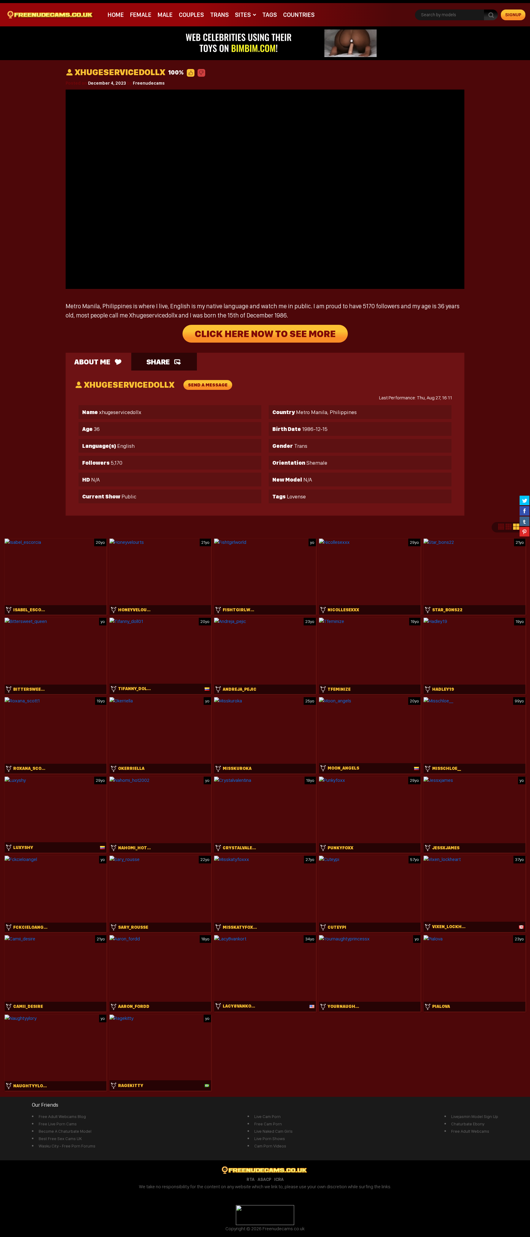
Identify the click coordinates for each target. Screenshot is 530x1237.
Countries (299, 14)
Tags (269, 14)
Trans (219, 14)
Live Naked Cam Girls (273, 1131)
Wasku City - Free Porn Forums (67, 1145)
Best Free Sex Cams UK (60, 1138)
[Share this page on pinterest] (524, 531)
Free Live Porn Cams (58, 1123)
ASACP (264, 1179)
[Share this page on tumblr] (524, 521)
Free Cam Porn (268, 1123)
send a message (208, 385)
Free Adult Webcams (470, 1131)
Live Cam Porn (267, 1116)
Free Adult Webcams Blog (62, 1116)
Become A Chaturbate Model (65, 1131)
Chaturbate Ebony (467, 1123)
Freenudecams (149, 83)
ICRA (279, 1179)
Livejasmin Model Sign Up (474, 1116)
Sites (243, 14)
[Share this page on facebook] (524, 511)
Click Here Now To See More (265, 334)
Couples (191, 14)
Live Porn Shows (269, 1138)
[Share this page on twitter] (524, 500)
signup (513, 14)
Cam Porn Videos (270, 1145)
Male (165, 14)
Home (116, 14)
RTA (251, 1179)
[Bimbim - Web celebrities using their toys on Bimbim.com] (265, 43)
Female (141, 14)
